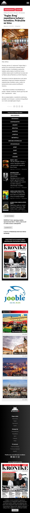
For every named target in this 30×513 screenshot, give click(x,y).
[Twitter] (17, 106)
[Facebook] (14, 106)
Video (15, 440)
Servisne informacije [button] (15, 141)
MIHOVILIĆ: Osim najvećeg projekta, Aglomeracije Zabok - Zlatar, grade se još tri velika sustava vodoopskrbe (15, 221)
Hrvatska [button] (15, 128)
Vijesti (15, 421)
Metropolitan (17, 26)
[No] (28, 505)
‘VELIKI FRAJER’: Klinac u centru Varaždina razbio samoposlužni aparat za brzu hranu (18, 164)
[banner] (5, 163)
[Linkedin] (19, 106)
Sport (15, 436)
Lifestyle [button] (15, 134)
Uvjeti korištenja (15, 446)
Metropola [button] (15, 137)
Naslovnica (15, 418)
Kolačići (15, 451)
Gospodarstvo (15, 431)
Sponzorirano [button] (15, 144)
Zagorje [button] (14, 156)
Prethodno (10, 216)
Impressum (15, 423)
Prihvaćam (15, 510)
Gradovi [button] (15, 125)
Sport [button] (15, 147)
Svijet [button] (15, 150)
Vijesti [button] (15, 153)
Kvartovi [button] (15, 131)
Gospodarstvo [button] (15, 122)
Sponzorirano (9, 9)
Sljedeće (7, 227)
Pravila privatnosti (15, 449)
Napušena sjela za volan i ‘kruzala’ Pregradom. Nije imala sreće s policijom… (18, 207)
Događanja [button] (15, 118)
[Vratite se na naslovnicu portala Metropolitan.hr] (4, 3)
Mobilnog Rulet (8, 6)
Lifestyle (15, 438)
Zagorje (18, 9)
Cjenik (15, 425)
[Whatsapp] (22, 106)
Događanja (15, 433)
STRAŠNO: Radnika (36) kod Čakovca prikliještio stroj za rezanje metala (17, 194)
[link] (11, 457)
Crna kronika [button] (15, 115)
